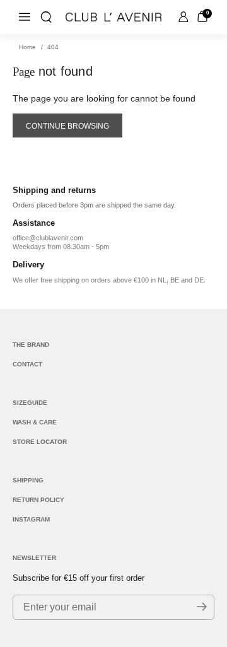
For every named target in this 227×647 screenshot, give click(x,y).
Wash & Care (35, 422)
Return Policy (38, 499)
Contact (27, 364)
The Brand (31, 344)
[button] (46, 17)
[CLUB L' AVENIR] (113, 17)
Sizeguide (30, 402)
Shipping (28, 480)
